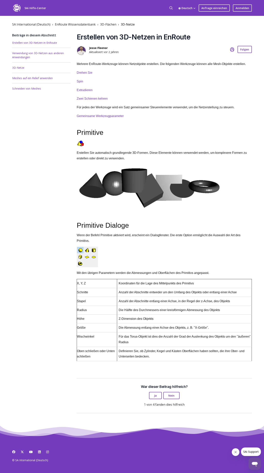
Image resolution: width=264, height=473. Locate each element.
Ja (155, 395)
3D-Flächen (108, 24)
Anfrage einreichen (214, 8)
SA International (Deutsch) (31, 24)
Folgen (244, 49)
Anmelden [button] (242, 8)
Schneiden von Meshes (26, 88)
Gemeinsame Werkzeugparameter (100, 116)
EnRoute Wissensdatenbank (75, 24)
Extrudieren (85, 90)
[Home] (16, 8)
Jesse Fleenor (98, 48)
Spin (80, 81)
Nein (171, 395)
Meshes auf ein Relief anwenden (32, 78)
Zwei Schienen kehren (92, 98)
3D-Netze (128, 24)
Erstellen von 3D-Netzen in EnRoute (34, 42)
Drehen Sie (84, 72)
